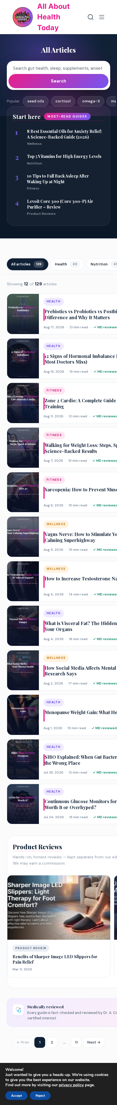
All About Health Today (53, 17)
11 (76, 1042)
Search (58, 81)
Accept (16, 1095)
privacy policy (71, 1085)
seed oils (35, 101)
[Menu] (101, 17)
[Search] (90, 17)
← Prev (22, 1042)
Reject (40, 1095)
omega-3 (91, 101)
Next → (94, 1042)
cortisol (63, 101)
